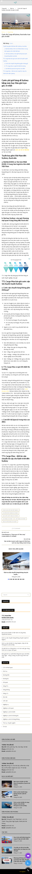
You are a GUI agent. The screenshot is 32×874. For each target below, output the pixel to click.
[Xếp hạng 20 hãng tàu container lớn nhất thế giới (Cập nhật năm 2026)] (7, 860)
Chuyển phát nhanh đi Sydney (10, 513)
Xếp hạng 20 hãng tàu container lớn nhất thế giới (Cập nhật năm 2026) (21, 859)
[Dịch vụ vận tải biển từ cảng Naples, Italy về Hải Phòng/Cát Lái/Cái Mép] (7, 804)
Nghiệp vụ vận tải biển (9, 712)
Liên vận (5, 701)
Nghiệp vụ (6, 704)
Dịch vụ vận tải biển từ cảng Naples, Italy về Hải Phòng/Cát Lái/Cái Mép (21, 804)
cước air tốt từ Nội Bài (22, 150)
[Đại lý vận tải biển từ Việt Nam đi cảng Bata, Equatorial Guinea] (7, 784)
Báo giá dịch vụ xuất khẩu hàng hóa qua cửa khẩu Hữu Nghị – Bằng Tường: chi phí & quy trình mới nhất (15, 655)
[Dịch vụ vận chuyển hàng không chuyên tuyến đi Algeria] (16, 561)
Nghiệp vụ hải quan (8, 708)
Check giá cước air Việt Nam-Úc (11, 510)
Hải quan (5, 682)
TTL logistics (22, 871)
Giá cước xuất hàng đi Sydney (10, 515)
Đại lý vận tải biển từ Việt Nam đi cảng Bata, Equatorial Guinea (22, 783)
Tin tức (5, 726)
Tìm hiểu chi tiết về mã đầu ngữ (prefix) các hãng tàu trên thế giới (22, 849)
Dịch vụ (12, 8)
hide (11, 43)
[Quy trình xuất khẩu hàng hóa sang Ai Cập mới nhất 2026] (7, 839)
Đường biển (6, 675)
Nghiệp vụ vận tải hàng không (11, 719)
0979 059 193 (10, 749)
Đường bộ (5, 678)
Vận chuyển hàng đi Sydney (10, 521)
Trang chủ (4, 8)
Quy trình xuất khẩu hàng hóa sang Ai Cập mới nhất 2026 (22, 838)
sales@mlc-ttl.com (11, 622)
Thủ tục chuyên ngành (9, 723)
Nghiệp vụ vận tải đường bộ (10, 715)
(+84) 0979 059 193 (7, 619)
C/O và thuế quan (8, 667)
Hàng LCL (5, 693)
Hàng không (10, 32)
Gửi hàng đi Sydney (8, 518)
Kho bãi (5, 697)
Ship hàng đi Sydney (21, 518)
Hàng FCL (5, 686)
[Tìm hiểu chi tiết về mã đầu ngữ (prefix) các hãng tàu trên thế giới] (7, 850)
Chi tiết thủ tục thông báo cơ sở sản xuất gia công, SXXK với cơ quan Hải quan (16, 649)
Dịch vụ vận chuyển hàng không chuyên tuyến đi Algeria (20, 793)
